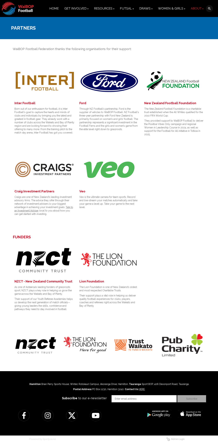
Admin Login (177, 439)
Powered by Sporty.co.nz (42, 439)
